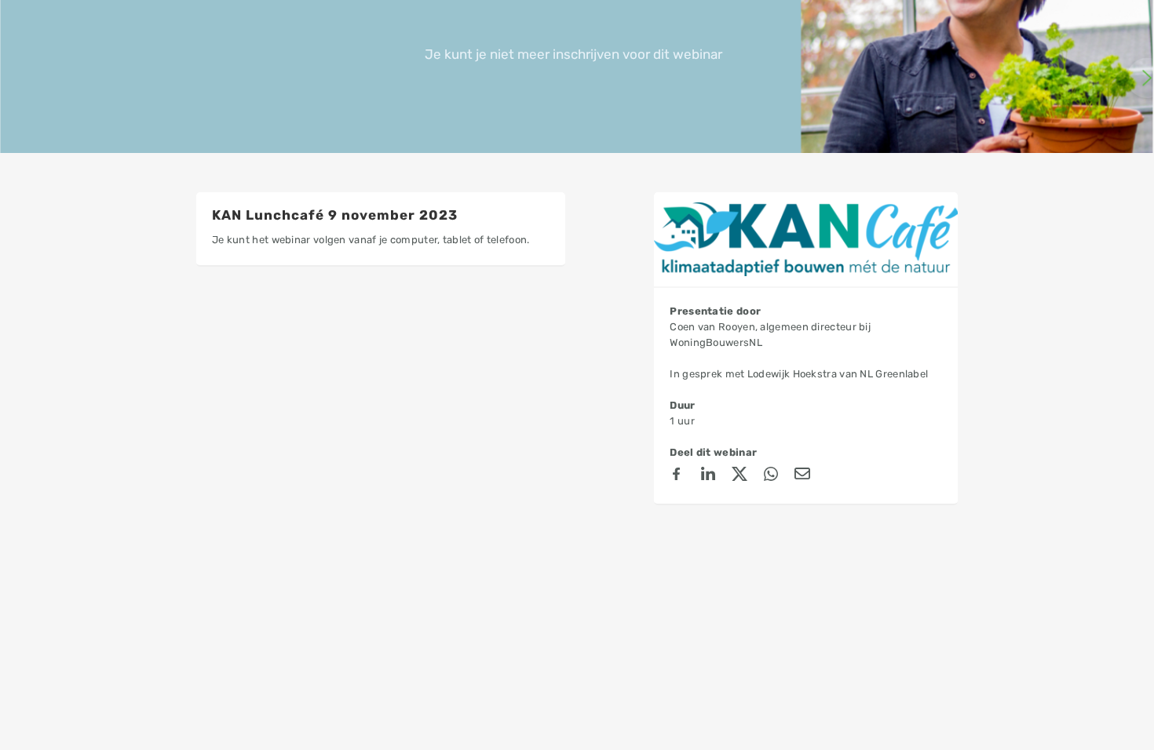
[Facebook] (676, 476)
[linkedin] (708, 476)
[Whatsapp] (770, 476)
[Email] (802, 476)
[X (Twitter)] (739, 476)
